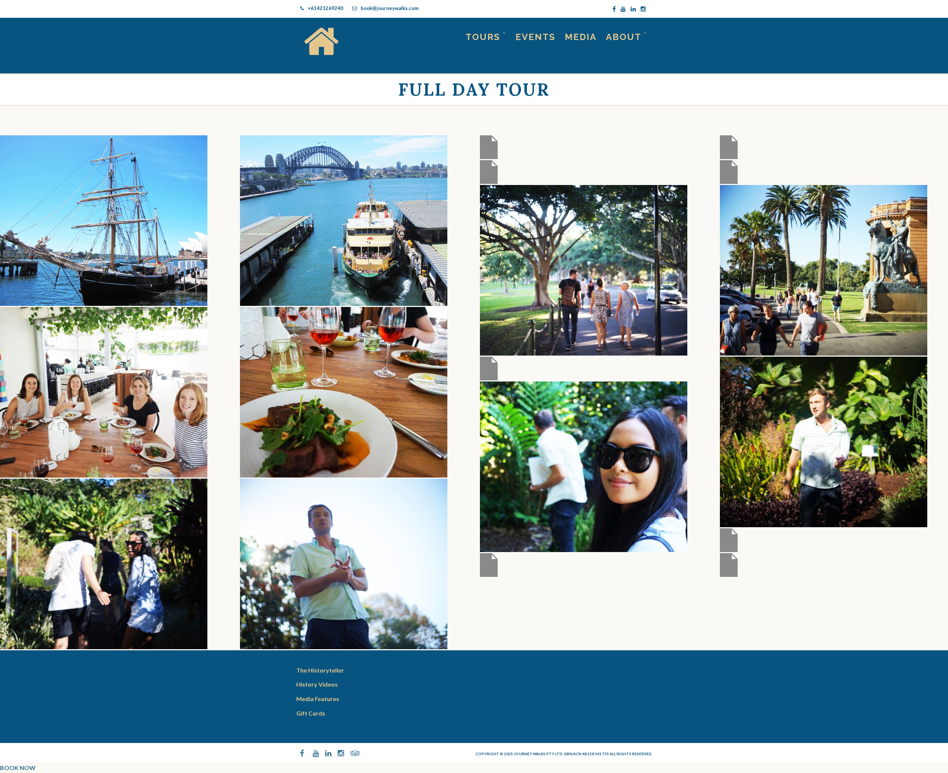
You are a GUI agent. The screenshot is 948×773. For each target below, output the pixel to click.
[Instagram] (643, 9)
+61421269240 (325, 8)
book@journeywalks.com (389, 8)
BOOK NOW (18, 767)
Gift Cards (310, 713)
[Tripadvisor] (350, 753)
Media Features (317, 698)
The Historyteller (320, 670)
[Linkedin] (633, 9)
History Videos (317, 684)
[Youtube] (623, 9)
